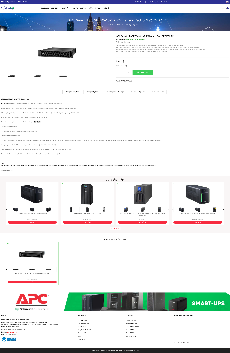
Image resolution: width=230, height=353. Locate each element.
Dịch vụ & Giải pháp (83, 333)
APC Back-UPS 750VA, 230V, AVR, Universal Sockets (32, 213)
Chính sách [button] (130, 315)
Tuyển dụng (81, 339)
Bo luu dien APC (139, 165)
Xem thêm (115, 228)
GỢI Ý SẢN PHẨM (115, 179)
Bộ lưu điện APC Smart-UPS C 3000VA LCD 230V (87, 213)
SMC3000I (89, 219)
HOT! (11, 170)
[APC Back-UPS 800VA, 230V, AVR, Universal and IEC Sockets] (198, 194)
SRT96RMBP (98, 165)
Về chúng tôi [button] (82, 315)
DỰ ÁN (91, 8)
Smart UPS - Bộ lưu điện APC (130, 25)
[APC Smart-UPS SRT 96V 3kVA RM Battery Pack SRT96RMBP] (32, 254)
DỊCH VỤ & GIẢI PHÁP (80, 8)
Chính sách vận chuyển (132, 326)
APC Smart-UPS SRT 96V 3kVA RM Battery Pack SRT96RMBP (145, 36)
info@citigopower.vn (9, 2)
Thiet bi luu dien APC (120, 165)
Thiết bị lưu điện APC (114, 25)
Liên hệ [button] (3, 315)
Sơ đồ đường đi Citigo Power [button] (183, 315)
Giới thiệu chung (82, 320)
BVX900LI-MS (199, 219)
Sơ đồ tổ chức (82, 326)
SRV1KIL (144, 219)
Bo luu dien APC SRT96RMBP (86, 165)
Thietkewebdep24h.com (132, 350)
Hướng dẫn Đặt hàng (131, 323)
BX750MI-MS (34, 219)
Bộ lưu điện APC (130, 165)
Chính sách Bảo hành (131, 330)
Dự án (79, 336)
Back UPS (153, 165)
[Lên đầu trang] (226, 345)
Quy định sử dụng (131, 336)
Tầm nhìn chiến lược (83, 323)
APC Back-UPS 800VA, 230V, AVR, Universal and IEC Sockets (198, 213)
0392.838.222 (23, 2)
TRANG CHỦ (45, 8)
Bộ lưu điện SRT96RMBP (41, 165)
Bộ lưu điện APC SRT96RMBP (56, 165)
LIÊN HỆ (106, 8)
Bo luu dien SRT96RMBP (71, 165)
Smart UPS (148, 165)
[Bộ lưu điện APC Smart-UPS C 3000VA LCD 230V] (87, 194)
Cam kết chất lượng (131, 320)
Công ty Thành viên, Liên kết (86, 330)
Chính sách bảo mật (131, 333)
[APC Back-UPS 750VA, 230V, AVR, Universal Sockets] (32, 194)
